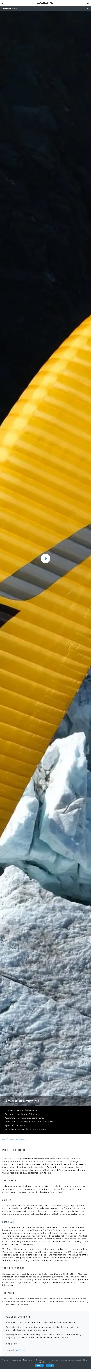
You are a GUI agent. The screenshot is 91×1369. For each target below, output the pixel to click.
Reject (39, 1365)
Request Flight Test (15, 1350)
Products (11, 1139)
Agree (50, 1365)
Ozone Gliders (20, 1139)
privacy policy (47, 1362)
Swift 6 (29, 1139)
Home (4, 1139)
